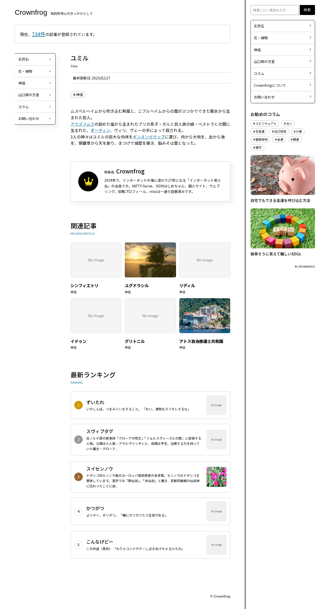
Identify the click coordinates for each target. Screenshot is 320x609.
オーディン (100, 130)
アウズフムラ (82, 124)
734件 (38, 33)
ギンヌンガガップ (149, 137)
